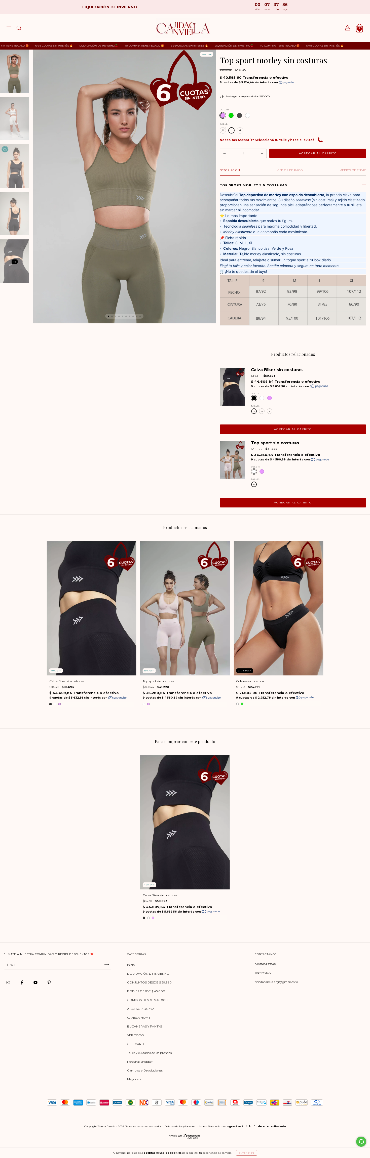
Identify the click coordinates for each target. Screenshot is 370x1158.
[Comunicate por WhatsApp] (361, 1142)
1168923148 (263, 973)
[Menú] (8, 29)
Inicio (131, 965)
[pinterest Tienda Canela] (49, 982)
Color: (225, 109)
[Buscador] (18, 29)
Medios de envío (353, 170)
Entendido (246, 1152)
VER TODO (135, 1035)
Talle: (224, 123)
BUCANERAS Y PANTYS (144, 1026)
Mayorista (134, 1079)
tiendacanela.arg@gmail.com (276, 982)
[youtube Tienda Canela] (36, 982)
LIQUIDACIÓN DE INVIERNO (148, 973)
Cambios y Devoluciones (145, 1070)
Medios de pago (290, 170)
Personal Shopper (140, 1061)
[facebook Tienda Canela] (22, 982)
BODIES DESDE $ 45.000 (146, 991)
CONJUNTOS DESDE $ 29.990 (149, 982)
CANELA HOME (139, 1017)
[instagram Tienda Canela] (9, 982)
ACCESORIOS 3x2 (140, 1009)
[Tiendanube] (185, 1138)
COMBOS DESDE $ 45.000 (147, 1000)
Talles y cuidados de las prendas (149, 1053)
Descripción (230, 170)
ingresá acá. (235, 1126)
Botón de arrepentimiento (267, 1126)
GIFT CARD (135, 1044)
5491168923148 (265, 964)
